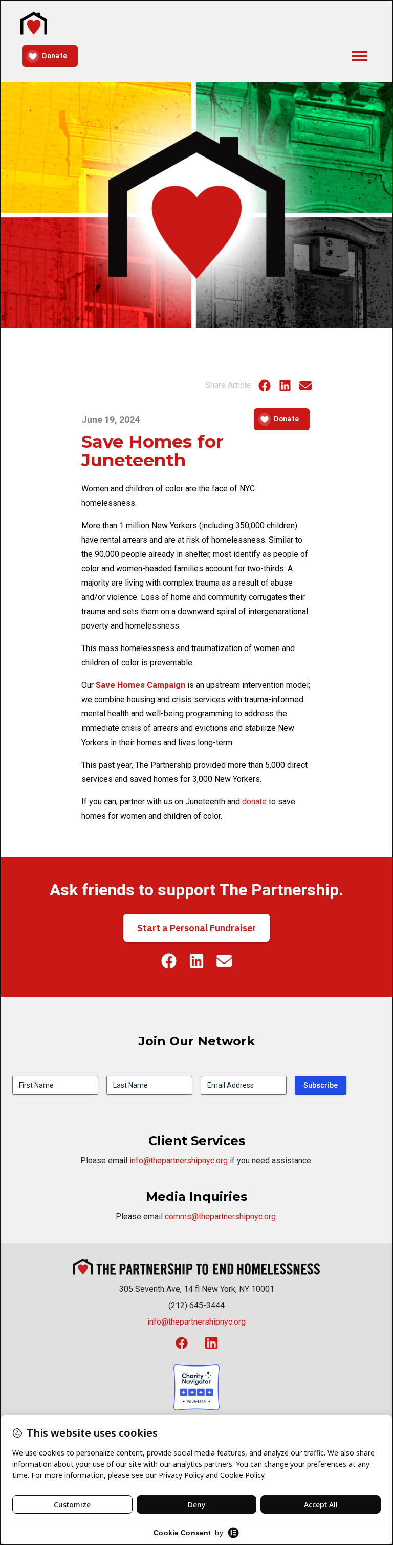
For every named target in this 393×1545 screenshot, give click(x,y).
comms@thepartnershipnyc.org (220, 1216)
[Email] (305, 385)
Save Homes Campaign (140, 685)
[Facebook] (264, 385)
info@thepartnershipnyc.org (178, 1161)
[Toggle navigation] (359, 55)
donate (254, 802)
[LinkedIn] (285, 385)
